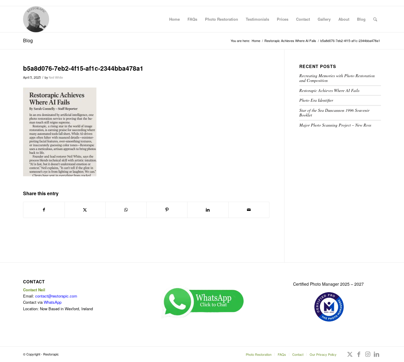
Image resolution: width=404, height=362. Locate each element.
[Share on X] (85, 209)
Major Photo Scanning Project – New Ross (335, 125)
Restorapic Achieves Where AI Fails (329, 90)
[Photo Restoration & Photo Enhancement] (36, 19)
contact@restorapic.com (56, 296)
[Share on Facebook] (43, 209)
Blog (28, 40)
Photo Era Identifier (316, 100)
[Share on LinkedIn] (208, 209)
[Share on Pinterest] (167, 209)
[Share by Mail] (249, 209)
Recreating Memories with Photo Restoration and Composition (337, 78)
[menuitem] (174, 19)
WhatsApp (53, 302)
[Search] (375, 19)
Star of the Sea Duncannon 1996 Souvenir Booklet (334, 112)
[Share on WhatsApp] (126, 209)
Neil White (56, 77)
